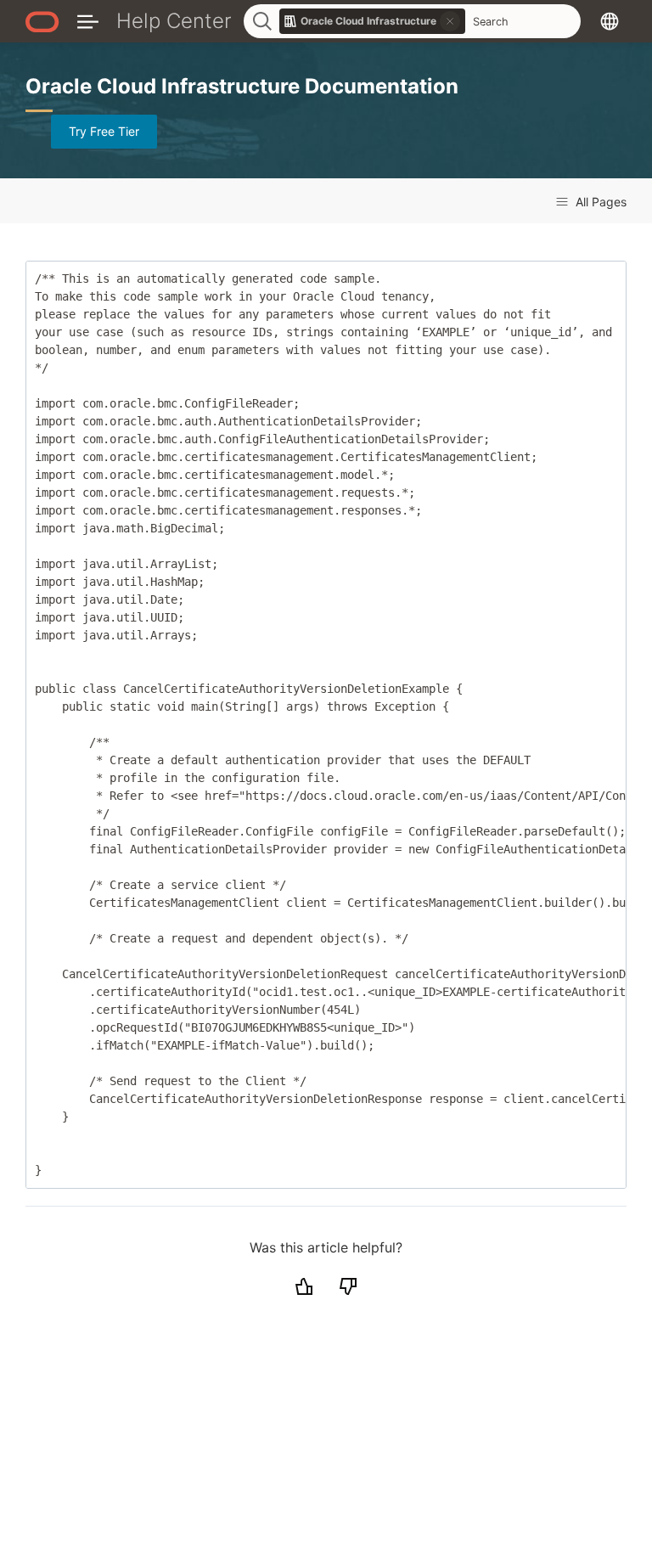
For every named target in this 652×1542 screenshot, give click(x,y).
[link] (372, 21)
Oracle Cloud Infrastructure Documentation (241, 86)
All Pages (599, 201)
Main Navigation (87, 20)
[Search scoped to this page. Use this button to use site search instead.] (450, 21)
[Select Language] (610, 20)
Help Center (174, 20)
